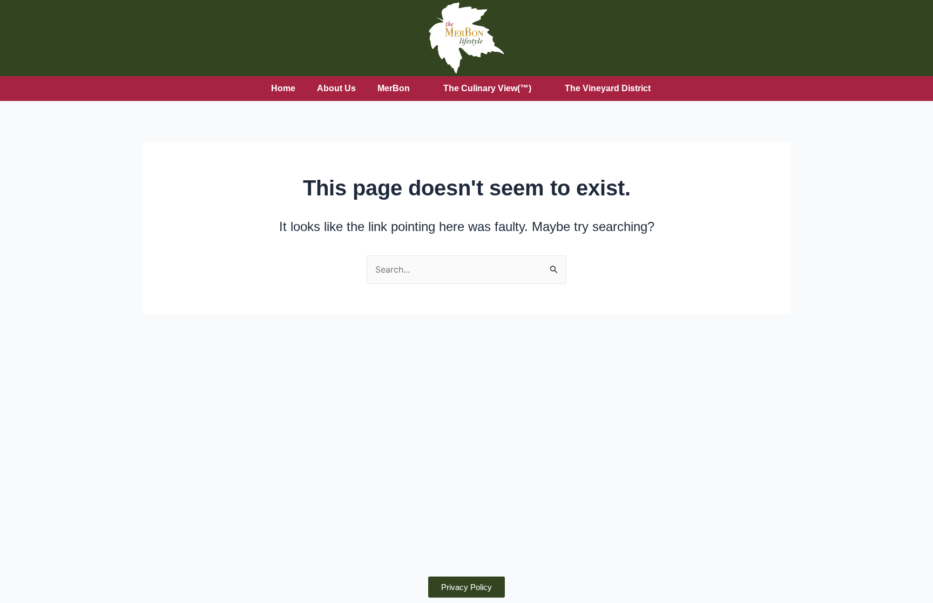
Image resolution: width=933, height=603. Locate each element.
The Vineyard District (608, 88)
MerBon (393, 88)
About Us (336, 88)
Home (283, 88)
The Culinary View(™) (487, 88)
